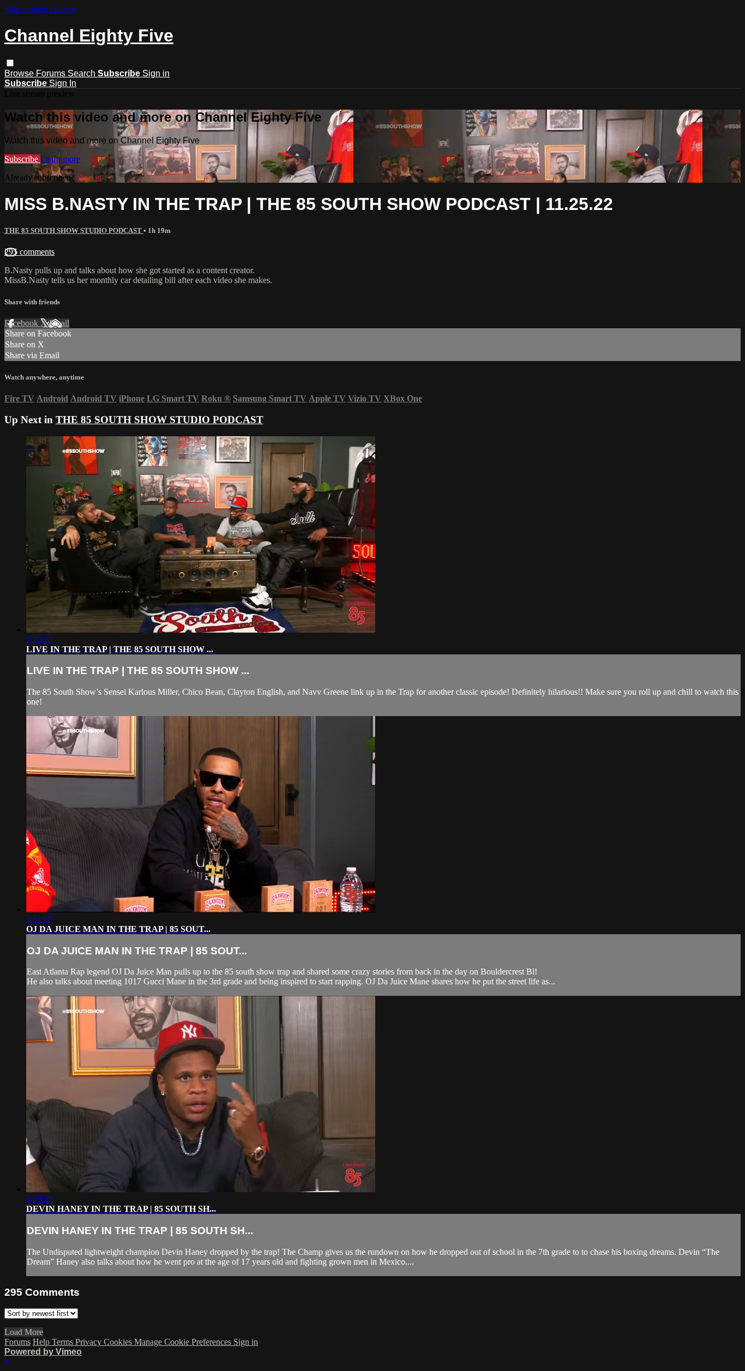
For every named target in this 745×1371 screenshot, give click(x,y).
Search (83, 73)
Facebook (22, 323)
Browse (20, 73)
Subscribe (22, 159)
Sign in (156, 73)
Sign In (62, 83)
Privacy (89, 1341)
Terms (63, 1341)
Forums (52, 73)
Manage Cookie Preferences (183, 1341)
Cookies (119, 1341)
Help (42, 1341)
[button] (10, 63)
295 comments (29, 251)
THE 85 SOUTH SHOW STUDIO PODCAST (73, 230)
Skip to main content (39, 9)
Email (59, 323)
